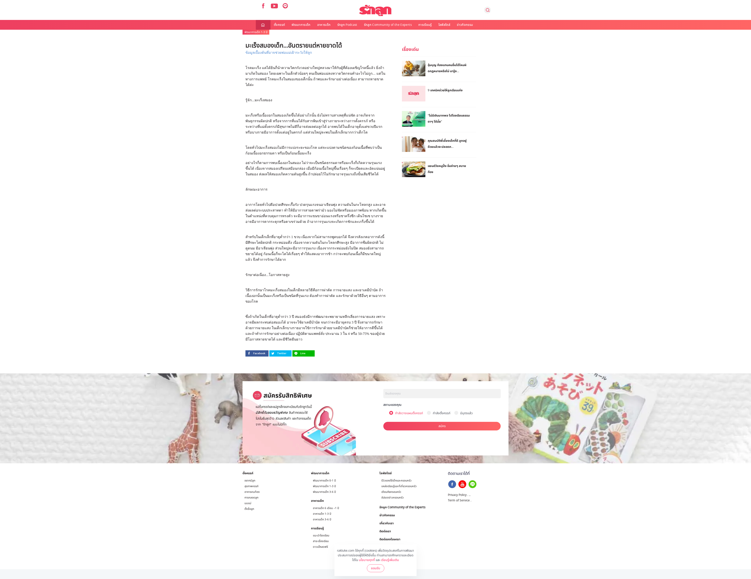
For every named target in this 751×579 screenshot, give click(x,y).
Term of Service (459, 500)
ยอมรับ (375, 568)
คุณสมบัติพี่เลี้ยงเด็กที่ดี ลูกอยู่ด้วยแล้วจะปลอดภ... (447, 143)
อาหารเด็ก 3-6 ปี (322, 519)
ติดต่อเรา (385, 531)
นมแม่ (247, 503)
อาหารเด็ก (324, 24)
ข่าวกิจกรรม (465, 24)
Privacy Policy (457, 495)
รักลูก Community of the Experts (388, 24)
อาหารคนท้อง (252, 492)
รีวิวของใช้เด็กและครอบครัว (396, 481)
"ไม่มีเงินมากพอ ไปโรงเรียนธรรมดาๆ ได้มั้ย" (449, 118)
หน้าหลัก (263, 25)
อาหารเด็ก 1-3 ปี (322, 514)
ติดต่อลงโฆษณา (389, 539)
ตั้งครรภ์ (279, 24)
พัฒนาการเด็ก (301, 24)
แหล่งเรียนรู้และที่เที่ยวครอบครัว (399, 486)
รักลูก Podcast (347, 24)
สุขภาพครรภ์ (251, 486)
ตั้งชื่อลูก (249, 509)
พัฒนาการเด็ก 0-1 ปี (324, 481)
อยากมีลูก (249, 481)
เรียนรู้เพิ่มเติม (390, 560)
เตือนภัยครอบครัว (391, 492)
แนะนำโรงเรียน (321, 535)
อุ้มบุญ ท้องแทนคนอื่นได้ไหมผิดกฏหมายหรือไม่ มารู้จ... (447, 68)
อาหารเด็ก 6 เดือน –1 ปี (326, 508)
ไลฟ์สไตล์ (444, 24)
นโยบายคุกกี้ (367, 560)
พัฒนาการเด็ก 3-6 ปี (324, 492)
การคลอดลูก (251, 498)
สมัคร (442, 426)
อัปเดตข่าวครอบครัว (392, 498)
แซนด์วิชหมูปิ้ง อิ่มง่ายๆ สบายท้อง (447, 169)
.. (470, 495)
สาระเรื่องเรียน (321, 541)
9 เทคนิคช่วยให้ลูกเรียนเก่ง (445, 90)
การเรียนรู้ (425, 24)
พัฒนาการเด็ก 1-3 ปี (255, 32)
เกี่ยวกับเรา (386, 523)
